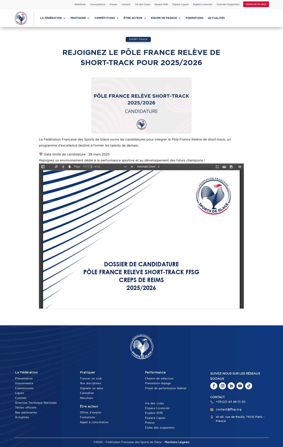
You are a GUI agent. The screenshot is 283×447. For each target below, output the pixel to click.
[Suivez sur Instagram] (222, 385)
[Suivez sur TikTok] (248, 385)
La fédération (51, 17)
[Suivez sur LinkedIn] (231, 385)
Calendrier (87, 393)
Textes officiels (26, 407)
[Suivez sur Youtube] (239, 385)
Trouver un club (91, 378)
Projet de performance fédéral (165, 388)
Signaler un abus (256, 4)
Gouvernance (24, 383)
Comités (21, 398)
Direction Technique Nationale (36, 402)
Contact (126, 4)
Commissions (24, 388)
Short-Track (138, 39)
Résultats (86, 398)
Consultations (97, 4)
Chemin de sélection (159, 378)
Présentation (24, 378)
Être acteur (133, 17)
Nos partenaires (26, 412)
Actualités (216, 17)
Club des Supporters (228, 4)
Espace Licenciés (202, 4)
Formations (194, 17)
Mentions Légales (177, 442)
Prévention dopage (158, 383)
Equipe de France (164, 17)
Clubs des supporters (160, 427)
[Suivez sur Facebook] (213, 385)
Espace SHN (161, 4)
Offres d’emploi (90, 412)
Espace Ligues (181, 4)
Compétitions (104, 17)
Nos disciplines (90, 383)
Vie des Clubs (142, 4)
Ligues (19, 393)
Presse (113, 4)
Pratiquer (78, 17)
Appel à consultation (94, 422)
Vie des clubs (154, 403)
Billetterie (80, 4)
